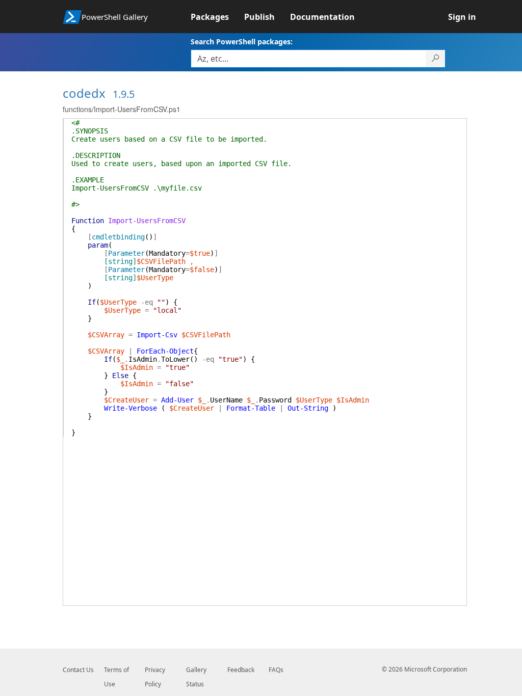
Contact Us (78, 669)
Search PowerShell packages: (242, 41)
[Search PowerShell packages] (436, 58)
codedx (84, 93)
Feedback (240, 669)
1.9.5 (124, 94)
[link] (217, 17)
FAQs (276, 669)
